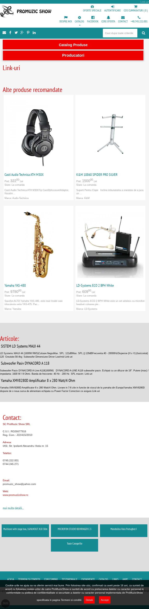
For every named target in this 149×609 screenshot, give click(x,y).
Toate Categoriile (74, 543)
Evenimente (88, 579)
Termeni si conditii (29, 579)
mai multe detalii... (13, 508)
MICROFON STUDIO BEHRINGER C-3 (74, 529)
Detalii (89, 599)
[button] (79, 21)
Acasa (10, 579)
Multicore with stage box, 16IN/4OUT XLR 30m (25, 529)
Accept (105, 599)
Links (115, 579)
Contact (137, 579)
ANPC (125, 579)
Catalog (103, 579)
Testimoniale (69, 579)
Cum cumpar (51, 579)
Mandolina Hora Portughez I (123, 529)
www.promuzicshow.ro (15, 494)
